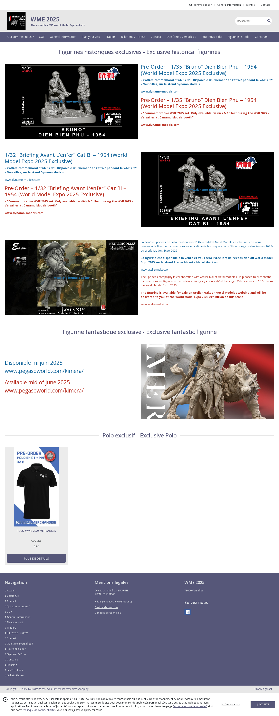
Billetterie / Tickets (17, 633)
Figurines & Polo (16, 654)
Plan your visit (14, 622)
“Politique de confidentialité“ (39, 710)
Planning (11, 665)
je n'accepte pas (230, 704)
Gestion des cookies (106, 607)
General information (18, 617)
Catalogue (12, 596)
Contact (265, 5)
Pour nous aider (16, 649)
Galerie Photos (15, 675)
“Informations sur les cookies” (190, 706)
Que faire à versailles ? (19, 643)
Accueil (10, 590)
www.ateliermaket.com (156, 269)
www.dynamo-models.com (160, 91)
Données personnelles (108, 613)
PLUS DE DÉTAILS (36, 558)
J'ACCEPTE (263, 704)
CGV (9, 611)
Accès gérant (264, 689)
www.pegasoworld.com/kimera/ (44, 371)
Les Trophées (14, 670)
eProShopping (80, 689)
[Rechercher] (269, 21)
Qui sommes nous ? (18, 606)
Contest (11, 638)
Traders (11, 627)
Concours (12, 659)
